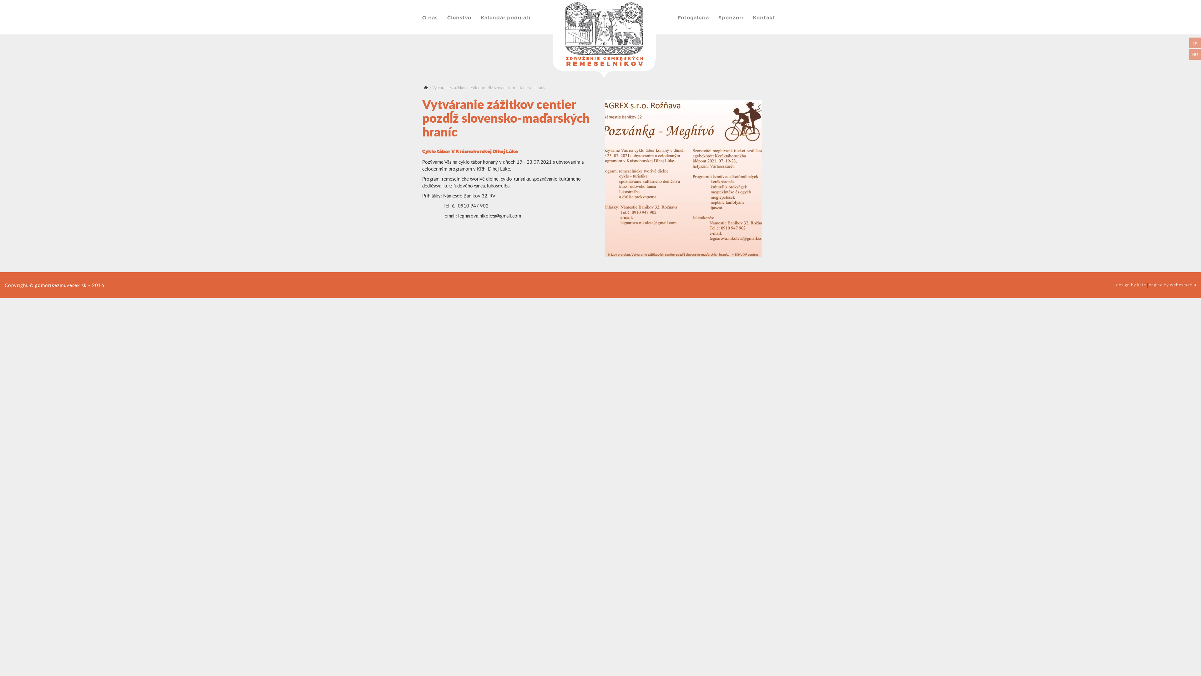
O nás (430, 17)
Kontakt (764, 17)
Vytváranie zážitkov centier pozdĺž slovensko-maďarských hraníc (489, 87)
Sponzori (730, 17)
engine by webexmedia (1172, 285)
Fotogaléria (693, 17)
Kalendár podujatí (506, 17)
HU (1195, 54)
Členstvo (459, 17)
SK (1195, 43)
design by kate (1131, 285)
